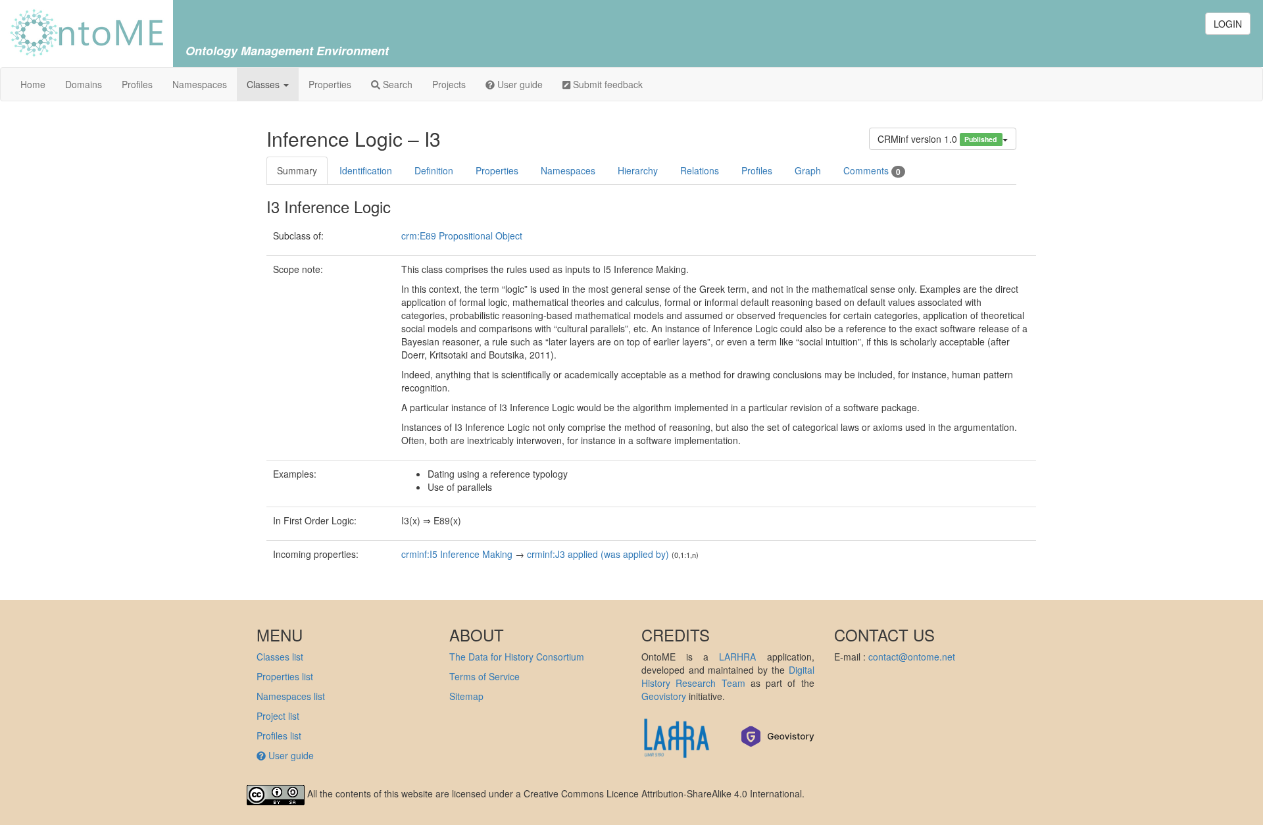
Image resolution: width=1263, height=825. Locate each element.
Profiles (137, 84)
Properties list (285, 676)
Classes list (280, 656)
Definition (433, 170)
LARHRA (737, 656)
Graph (808, 170)
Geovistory (663, 696)
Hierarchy (638, 170)
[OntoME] (86, 31)
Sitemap (466, 696)
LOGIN (1228, 23)
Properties (330, 84)
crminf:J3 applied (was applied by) (598, 554)
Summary (297, 170)
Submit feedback (606, 84)
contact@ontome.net (911, 656)
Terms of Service (484, 676)
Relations (699, 170)
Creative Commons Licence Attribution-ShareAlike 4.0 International (663, 793)
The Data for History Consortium (516, 656)
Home (32, 84)
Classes (264, 84)
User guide (519, 84)
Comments (872, 171)
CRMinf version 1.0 (938, 138)
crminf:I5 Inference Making (456, 554)
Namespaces (199, 84)
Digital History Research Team (727, 676)
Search (396, 84)
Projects (449, 84)
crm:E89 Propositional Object (461, 235)
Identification (365, 170)
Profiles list (279, 735)
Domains (83, 84)
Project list (278, 715)
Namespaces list (291, 696)
